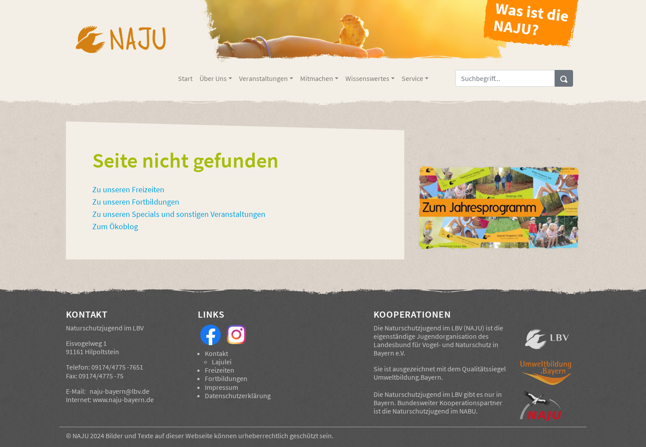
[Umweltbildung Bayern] (547, 374)
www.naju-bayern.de (123, 399)
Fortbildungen (226, 378)
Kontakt (216, 353)
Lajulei (222, 361)
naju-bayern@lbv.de (119, 391)
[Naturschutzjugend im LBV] (120, 45)
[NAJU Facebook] (210, 334)
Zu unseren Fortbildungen (135, 202)
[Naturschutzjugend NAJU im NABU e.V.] (547, 405)
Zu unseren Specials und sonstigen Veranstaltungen (178, 214)
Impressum (221, 387)
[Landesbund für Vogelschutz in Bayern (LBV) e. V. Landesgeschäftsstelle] (547, 339)
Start (185, 78)
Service (412, 78)
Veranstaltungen (263, 78)
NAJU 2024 (88, 435)
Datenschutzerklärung (238, 395)
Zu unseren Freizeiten (128, 189)
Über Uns (213, 78)
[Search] (564, 78)
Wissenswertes (367, 78)
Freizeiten (219, 370)
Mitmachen (316, 78)
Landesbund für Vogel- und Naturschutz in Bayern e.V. (436, 348)
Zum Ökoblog (115, 226)
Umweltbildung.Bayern (407, 377)
